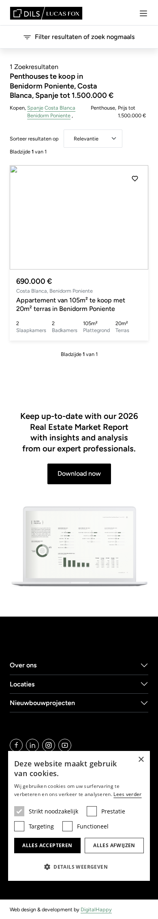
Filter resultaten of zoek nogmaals (85, 37)
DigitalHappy (96, 909)
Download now (79, 473)
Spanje (35, 108)
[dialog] (79, 816)
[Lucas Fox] (46, 13)
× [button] (141, 760)
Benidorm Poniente (48, 115)
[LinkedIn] (32, 745)
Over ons (23, 665)
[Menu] (143, 13)
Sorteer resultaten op (34, 139)
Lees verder (127, 794)
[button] (135, 217)
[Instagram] (48, 745)
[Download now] (79, 547)
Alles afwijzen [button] (114, 845)
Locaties (22, 684)
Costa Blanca (60, 108)
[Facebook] (16, 745)
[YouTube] (64, 745)
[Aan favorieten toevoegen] (135, 179)
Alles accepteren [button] (47, 845)
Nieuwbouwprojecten (42, 703)
